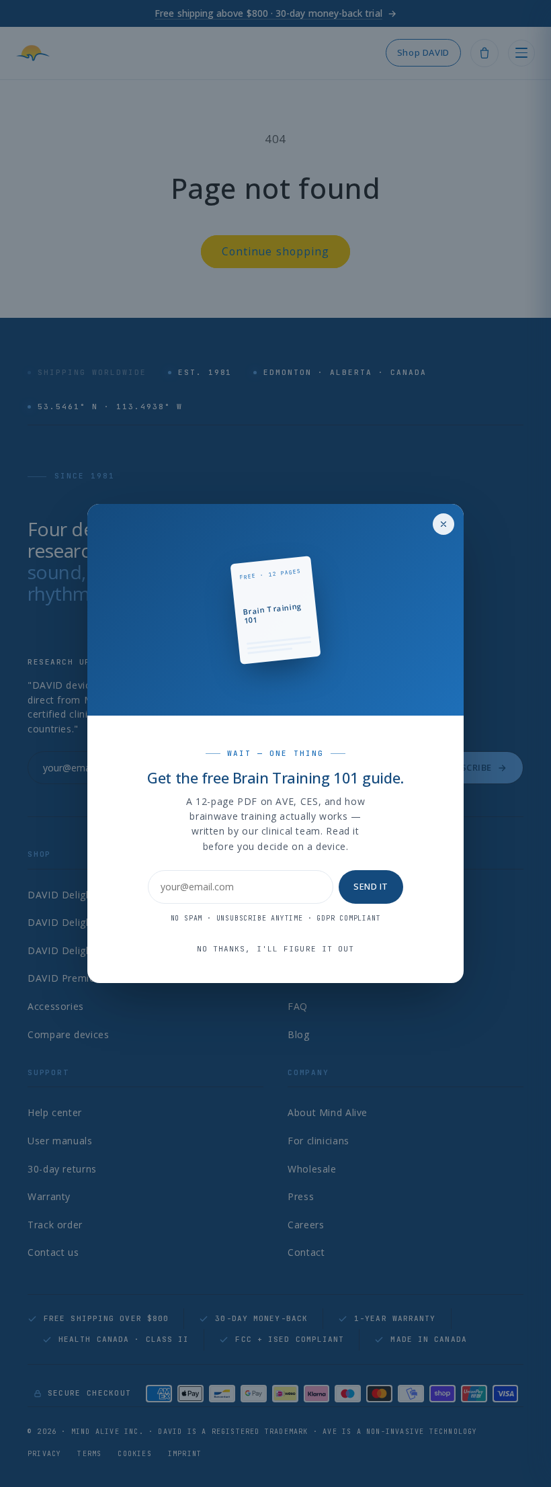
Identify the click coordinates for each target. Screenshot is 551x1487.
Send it (370, 886)
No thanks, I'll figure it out (276, 948)
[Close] (443, 524)
